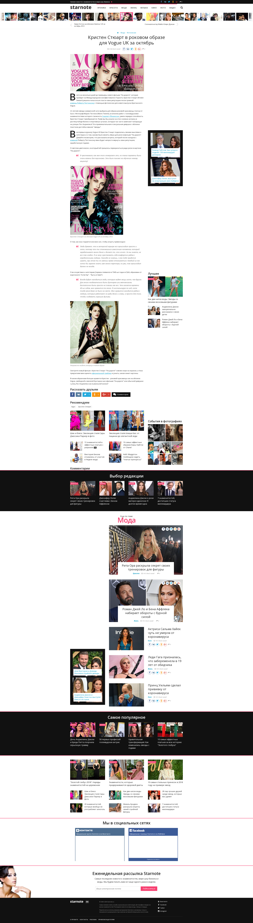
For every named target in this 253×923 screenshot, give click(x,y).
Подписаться (149, 888)
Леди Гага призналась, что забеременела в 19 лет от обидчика (164, 661)
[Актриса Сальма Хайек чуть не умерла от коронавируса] (126, 638)
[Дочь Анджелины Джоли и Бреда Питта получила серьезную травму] (82, 729)
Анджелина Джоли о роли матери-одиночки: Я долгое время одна (141, 501)
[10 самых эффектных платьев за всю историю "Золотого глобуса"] (170, 729)
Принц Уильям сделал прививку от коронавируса (164, 689)
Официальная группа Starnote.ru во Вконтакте (93, 834)
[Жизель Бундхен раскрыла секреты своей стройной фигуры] (115, 807)
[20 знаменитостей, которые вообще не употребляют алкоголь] (76, 807)
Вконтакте (163, 901)
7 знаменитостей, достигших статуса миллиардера (167, 501)
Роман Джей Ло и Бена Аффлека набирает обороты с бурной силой (145, 613)
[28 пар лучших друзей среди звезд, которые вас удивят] (154, 795)
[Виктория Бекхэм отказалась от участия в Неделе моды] (76, 458)
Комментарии (122, 394)
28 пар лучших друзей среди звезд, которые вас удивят (172, 794)
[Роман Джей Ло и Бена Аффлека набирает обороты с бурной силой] (154, 323)
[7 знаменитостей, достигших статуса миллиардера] (170, 488)
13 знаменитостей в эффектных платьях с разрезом (93, 445)
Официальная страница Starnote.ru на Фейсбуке (147, 834)
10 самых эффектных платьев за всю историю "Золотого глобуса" (170, 742)
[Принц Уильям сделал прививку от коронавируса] (126, 695)
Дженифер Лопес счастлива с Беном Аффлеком (108, 501)
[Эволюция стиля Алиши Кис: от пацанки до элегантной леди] (126, 421)
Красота (74, 483)
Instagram (163, 911)
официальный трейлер (101, 373)
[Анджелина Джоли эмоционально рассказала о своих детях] (154, 310)
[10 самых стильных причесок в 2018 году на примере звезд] (165, 770)
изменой (74, 140)
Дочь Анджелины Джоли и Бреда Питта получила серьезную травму (82, 742)
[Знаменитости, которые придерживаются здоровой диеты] (126, 770)
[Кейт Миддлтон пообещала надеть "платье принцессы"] (115, 458)
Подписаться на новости (153, 859)
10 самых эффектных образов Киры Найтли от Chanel (133, 445)
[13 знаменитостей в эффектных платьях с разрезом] (76, 446)
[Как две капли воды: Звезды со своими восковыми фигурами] (165, 286)
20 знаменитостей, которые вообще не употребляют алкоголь (94, 806)
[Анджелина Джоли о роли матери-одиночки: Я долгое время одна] (141, 488)
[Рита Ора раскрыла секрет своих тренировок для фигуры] (82, 488)
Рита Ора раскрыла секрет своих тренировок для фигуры (82, 501)
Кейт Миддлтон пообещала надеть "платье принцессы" (132, 457)
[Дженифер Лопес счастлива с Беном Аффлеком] (112, 488)
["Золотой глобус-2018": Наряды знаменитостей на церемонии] (87, 770)
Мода (73, 413)
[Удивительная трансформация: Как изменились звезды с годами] (141, 729)
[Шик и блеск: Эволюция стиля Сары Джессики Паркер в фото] (87, 421)
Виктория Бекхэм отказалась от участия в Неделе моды (94, 457)
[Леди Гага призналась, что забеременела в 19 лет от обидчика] (126, 666)
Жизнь (151, 279)
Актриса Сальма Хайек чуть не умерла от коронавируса (164, 633)
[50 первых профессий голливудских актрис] (112, 729)
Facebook (163, 905)
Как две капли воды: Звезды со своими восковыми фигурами (133, 794)
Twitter (162, 908)
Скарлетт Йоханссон (110, 116)
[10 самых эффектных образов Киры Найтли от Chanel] (115, 446)
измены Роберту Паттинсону (82, 103)
